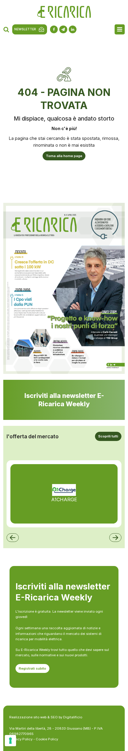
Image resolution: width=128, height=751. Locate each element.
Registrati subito (32, 668)
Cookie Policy (47, 739)
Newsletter (25, 29)
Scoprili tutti (108, 436)
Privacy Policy (20, 739)
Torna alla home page (64, 156)
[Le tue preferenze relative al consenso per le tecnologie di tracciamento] (10, 740)
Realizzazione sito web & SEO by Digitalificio (45, 717)
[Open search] (6, 29)
